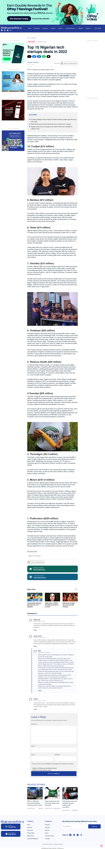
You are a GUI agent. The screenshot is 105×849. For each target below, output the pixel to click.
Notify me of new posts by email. (42, 770)
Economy (47, 827)
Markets (47, 830)
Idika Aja (41, 808)
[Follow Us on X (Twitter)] (81, 835)
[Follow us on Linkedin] (5, 30)
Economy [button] (45, 28)
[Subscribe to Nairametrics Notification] (101, 845)
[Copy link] (48, 56)
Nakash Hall (37, 620)
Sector (46, 833)
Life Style (47, 838)
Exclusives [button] (36, 28)
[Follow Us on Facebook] (70, 835)
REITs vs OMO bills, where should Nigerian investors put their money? (34, 803)
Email (33, 755)
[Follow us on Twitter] (10, 30)
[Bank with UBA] (13, 110)
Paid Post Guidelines (32, 838)
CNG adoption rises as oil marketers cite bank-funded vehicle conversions (69, 804)
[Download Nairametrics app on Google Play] (10, 827)
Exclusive (47, 824)
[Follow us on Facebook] (2, 30)
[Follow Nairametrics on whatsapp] (13, 140)
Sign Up (94, 826)
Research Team (56, 808)
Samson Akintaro (32, 62)
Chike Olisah (75, 810)
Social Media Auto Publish (46, 848)
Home (29, 28)
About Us (29, 827)
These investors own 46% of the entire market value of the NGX (52, 803)
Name (33, 746)
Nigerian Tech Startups (35, 556)
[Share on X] (29, 56)
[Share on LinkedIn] (39, 56)
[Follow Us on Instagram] (77, 835)
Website (57, 755)
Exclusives (33, 38)
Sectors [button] (60, 28)
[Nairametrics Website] (11, 27)
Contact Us (30, 830)
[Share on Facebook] (34, 56)
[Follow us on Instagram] (8, 30)
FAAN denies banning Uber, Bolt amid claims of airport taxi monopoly (51, 124)
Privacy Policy (30, 833)
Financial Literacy (49, 836)
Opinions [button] (88, 28)
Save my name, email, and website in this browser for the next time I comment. (53, 764)
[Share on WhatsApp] (44, 56)
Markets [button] (53, 28)
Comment (34, 724)
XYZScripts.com (60, 848)
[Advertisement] (92, 67)
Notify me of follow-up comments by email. (45, 768)
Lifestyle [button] (80, 28)
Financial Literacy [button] (70, 28)
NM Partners (30, 836)
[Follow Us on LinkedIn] (74, 835)
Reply (35, 630)
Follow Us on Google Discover (70, 63)
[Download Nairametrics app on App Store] (10, 834)
